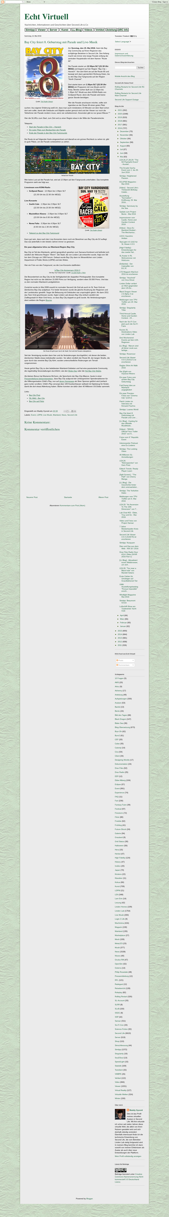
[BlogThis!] (67, 411)
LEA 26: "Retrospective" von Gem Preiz (128, 463)
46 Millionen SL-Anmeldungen (126, 456)
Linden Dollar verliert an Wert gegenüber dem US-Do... (128, 285)
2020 (120, 114)
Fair (116, 801)
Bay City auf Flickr (36, 401)
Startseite (68, 497)
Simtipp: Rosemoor (127, 354)
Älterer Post (103, 497)
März (122, 619)
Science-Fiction (121, 1029)
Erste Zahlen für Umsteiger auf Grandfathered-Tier (128, 578)
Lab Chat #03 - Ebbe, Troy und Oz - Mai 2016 (128, 515)
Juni (122, 153)
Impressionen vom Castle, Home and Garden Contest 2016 (128, 221)
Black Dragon (120, 719)
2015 (120, 631)
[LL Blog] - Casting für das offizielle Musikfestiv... (128, 423)
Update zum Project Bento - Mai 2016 (127, 213)
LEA (116, 894)
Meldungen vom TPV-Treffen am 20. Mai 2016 (128, 302)
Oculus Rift (119, 960)
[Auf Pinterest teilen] (75, 411)
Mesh (117, 939)
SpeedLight (119, 1062)
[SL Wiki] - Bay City (37, 398)
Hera (117, 850)
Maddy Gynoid (136, 1110)
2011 (120, 645)
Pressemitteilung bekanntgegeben (38, 379)
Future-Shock (120, 829)
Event (33, 415)
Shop (117, 1041)
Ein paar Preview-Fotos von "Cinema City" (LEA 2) (128, 395)
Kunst (117, 886)
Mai (122, 157)
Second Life (72, 415)
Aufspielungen (121, 699)
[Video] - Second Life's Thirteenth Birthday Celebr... (128, 190)
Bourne (49, 300)
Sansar (118, 1021)
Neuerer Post (31, 497)
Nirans (117, 956)
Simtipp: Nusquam (127, 543)
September (125, 142)
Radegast (119, 984)
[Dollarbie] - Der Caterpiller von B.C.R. (126, 266)
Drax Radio (119, 772)
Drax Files (119, 768)
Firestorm (119, 813)
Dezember (124, 131)
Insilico (118, 866)
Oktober (123, 138)
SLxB (117, 1009)
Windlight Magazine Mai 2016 (127, 596)
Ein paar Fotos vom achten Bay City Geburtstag (127, 379)
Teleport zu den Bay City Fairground (44, 233)
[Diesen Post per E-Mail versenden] (65, 411)
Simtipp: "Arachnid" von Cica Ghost (127, 279)
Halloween (119, 845)
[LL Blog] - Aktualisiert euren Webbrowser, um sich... (128, 562)
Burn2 (117, 735)
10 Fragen (119, 678)
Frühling (118, 825)
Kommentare (123, 665)
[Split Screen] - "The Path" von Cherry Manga (127, 477)
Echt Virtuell (46, 16)
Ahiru (117, 686)
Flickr (117, 817)
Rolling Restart (121, 996)
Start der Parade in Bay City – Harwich (45, 127)
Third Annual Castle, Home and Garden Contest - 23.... (128, 316)
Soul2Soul (119, 1058)
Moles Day (72, 371)
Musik (117, 947)
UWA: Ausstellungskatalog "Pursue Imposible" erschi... (128, 587)
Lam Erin (118, 898)
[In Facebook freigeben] (72, 411)
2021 (120, 110)
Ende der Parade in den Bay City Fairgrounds (48, 133)
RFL (116, 980)
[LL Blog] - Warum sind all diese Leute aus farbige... (128, 348)
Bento (117, 711)
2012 (120, 642)
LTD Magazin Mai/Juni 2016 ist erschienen (128, 273)
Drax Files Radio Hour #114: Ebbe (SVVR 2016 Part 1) (128, 554)
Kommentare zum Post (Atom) (72, 505)
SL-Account (120, 1000)
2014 (120, 634)
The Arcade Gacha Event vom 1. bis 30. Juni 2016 (129, 170)
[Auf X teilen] (70, 411)
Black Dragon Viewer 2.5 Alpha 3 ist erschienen (128, 294)
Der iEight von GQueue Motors (127, 372)
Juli (121, 149)
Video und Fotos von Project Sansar (128, 522)
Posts (120, 660)
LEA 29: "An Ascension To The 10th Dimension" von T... (128, 506)
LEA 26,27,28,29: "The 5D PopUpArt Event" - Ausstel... (128, 162)
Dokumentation (121, 764)
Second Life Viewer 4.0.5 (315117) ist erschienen (127, 359)
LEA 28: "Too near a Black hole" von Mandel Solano (127, 570)
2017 (120, 125)
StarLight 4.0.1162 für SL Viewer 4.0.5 (128, 243)
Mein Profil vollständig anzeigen (128, 1156)
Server (117, 1037)
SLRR (117, 1005)
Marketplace (120, 935)
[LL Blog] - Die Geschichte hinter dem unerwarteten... (128, 485)
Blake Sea (119, 723)
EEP (116, 776)
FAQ (117, 797)
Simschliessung (121, 1045)
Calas (117, 744)
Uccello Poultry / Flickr (78, 272)
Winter (117, 1098)
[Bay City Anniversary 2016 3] (67, 270)
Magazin (118, 927)
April (122, 615)
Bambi (117, 707)
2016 (120, 128)
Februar (123, 622)
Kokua (117, 882)
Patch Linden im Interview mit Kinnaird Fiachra (127, 403)
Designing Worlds (122, 760)
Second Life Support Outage (127, 100)
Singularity (119, 1054)
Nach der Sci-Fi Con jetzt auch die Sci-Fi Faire (128, 324)
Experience (119, 793)
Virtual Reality (120, 1090)
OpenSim (119, 964)
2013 (120, 638)
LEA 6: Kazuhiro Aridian (126, 237)
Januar (123, 626)
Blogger (89, 1199)
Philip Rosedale (121, 972)
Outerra (118, 968)
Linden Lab (119, 911)
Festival (118, 809)
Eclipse (118, 784)
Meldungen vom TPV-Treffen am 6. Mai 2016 (128, 498)
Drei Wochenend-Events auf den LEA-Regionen (129, 340)
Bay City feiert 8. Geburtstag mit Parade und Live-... (128, 415)
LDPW (39, 415)
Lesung (118, 903)
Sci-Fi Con (119, 1025)
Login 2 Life (120, 919)
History (118, 862)
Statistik (118, 1066)
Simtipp (118, 1049)
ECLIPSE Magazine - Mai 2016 (128, 183)
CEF (117, 739)
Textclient (119, 1070)
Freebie (118, 821)
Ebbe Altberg (120, 780)
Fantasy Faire (120, 805)
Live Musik (47, 415)
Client (117, 756)
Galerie (118, 833)
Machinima (119, 923)
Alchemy (118, 691)
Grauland (119, 837)
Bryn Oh (118, 731)
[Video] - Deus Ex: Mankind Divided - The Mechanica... (128, 230)
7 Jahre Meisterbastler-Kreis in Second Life (128, 528)
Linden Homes (121, 907)
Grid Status (119, 841)
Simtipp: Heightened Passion (127, 177)
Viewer (118, 1086)
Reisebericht (120, 988)
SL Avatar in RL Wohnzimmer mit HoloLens (127, 258)
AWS (117, 682)
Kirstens (118, 874)
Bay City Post (34, 395)
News (64, 415)
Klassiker (118, 878)
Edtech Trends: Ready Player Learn (128, 470)
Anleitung (119, 695)
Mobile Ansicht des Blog (125, 76)
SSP (116, 1017)
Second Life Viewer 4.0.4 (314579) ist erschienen (127, 537)
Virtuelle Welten (121, 1094)
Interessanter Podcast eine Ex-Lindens (128, 444)
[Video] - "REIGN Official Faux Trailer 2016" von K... (128, 431)
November (124, 135)
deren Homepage (66, 381)
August (123, 146)
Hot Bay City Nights (93, 371)
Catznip (118, 748)
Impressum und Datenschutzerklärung (124, 54)
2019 (120, 117)
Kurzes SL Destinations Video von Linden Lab (128, 332)
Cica (117, 752)
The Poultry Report (47, 101)
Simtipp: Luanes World (128, 409)
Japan (117, 870)
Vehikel (118, 1078)
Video (117, 1082)
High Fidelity (120, 858)
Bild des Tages (121, 715)
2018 (120, 121)
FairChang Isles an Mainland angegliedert (127, 387)
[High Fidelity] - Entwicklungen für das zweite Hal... (127, 250)
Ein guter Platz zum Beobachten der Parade (47, 130)
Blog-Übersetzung (122, 727)
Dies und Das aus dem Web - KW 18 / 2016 (129, 547)
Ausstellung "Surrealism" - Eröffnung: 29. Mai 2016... (128, 199)
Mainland (57, 415)
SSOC (117, 1013)
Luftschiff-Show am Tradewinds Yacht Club (127, 608)
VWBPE (118, 1074)
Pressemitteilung (122, 976)
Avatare (118, 703)
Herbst (117, 854)
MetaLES (119, 943)
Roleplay (118, 992)
